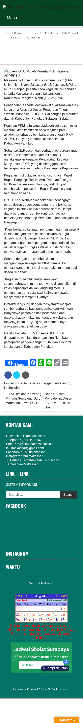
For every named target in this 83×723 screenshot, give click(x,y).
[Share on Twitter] (16, 375)
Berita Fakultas (29, 383)
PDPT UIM (47, 693)
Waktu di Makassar (41, 583)
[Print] (25, 375)
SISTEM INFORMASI (21, 484)
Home (7, 33)
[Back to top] (72, 711)
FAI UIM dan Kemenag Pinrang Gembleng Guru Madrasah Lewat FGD (23, 398)
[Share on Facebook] (8, 375)
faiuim (8, 387)
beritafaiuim (61, 383)
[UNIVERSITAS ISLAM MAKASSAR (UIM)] (41, 7)
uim (17, 387)
